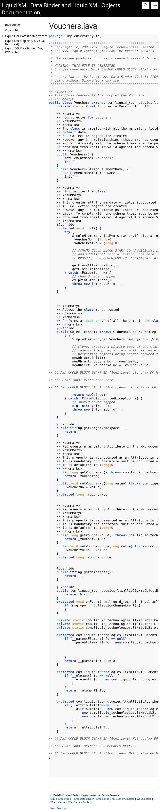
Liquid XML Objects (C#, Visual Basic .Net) (25, 42)
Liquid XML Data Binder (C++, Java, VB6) (24, 50)
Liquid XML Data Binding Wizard (26, 36)
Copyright (11, 30)
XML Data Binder (84, 798)
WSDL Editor (144, 798)
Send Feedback (59, 808)
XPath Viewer (58, 802)
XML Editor (102, 798)
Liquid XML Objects (96, 5)
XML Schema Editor (123, 798)
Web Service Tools (78, 802)
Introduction (13, 24)
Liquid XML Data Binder (31, 5)
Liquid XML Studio (61, 798)
